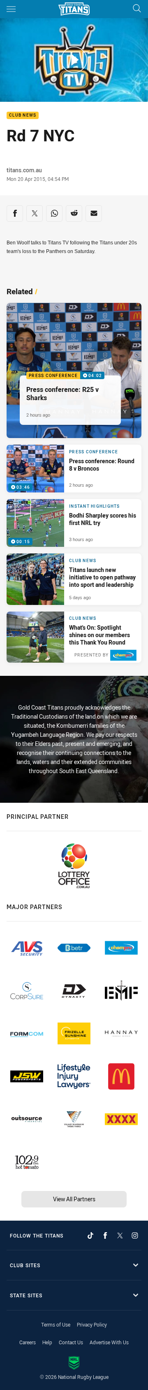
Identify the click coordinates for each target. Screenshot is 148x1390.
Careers (27, 1342)
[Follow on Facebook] (105, 1235)
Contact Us (71, 1342)
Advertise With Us (109, 1342)
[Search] (136, 9)
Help (47, 1342)
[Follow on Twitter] (120, 1235)
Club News (22, 115)
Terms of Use (55, 1324)
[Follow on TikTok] (90, 1235)
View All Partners (74, 1199)
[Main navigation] (11, 9)
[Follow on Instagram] (135, 1235)
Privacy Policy (92, 1324)
